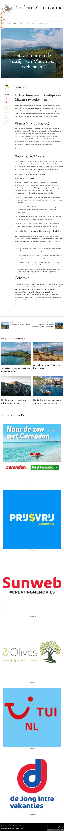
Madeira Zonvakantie (38, 7)
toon (24, 87)
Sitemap (49, 827)
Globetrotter (7, 91)
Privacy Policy (19, 828)
